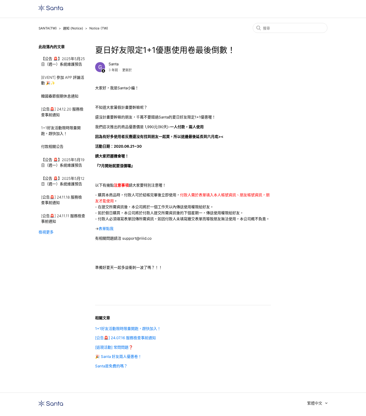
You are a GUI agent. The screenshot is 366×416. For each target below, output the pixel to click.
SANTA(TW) (48, 28)
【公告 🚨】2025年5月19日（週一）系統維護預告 (62, 162)
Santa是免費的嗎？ (111, 366)
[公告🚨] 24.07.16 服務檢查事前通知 (125, 337)
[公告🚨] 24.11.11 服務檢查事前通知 (63, 218)
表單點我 (106, 228)
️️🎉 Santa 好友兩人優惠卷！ (118, 356)
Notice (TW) (98, 28)
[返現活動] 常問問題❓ (114, 347)
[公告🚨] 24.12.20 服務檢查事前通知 (62, 112)
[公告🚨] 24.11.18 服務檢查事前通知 (61, 200)
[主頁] (51, 9)
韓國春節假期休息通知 (59, 96)
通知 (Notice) (73, 28)
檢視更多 (46, 232)
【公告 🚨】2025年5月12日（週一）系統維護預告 (62, 181)
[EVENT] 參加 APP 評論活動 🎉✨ (62, 80)
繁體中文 (315, 403)
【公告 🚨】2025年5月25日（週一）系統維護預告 (63, 61)
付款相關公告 (52, 146)
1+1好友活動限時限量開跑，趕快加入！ (61, 130)
